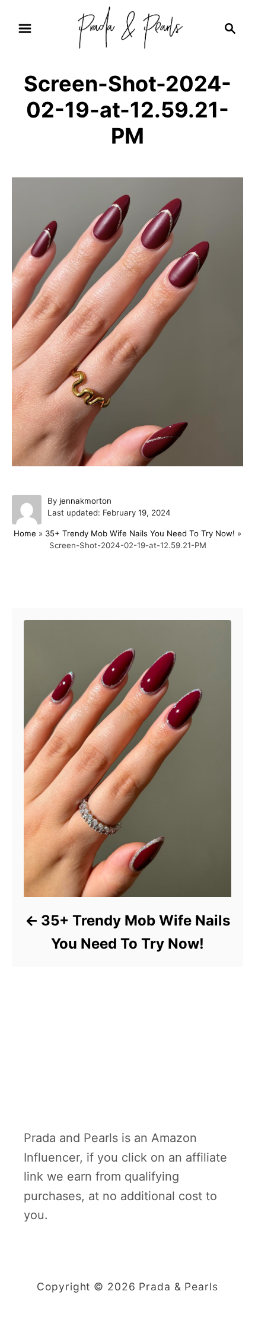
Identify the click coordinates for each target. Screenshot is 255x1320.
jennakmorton (85, 500)
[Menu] (25, 28)
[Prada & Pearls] (127, 27)
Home (25, 533)
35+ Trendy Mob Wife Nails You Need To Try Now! (140, 533)
